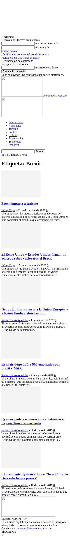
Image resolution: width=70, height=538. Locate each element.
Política (13, 132)
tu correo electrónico (46, 67)
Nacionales (15, 125)
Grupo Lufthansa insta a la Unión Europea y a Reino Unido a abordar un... (34, 311)
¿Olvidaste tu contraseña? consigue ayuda (25, 54)
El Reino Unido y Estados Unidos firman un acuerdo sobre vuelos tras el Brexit (33, 256)
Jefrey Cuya (8, 210)
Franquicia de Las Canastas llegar (20, 57)
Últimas (13, 135)
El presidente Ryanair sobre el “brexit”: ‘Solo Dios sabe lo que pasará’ (34, 476)
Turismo (13, 128)
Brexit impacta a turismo (19, 203)
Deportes (14, 144)
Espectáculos (16, 138)
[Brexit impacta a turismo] (21, 196)
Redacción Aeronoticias (14, 320)
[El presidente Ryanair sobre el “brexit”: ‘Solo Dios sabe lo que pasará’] (21, 467)
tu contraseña (42, 47)
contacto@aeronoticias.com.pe (34, 528)
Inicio (4, 154)
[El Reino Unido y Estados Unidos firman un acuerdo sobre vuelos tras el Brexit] (21, 247)
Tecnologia (15, 141)
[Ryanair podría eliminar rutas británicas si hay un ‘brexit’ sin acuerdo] (21, 412)
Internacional (16, 122)
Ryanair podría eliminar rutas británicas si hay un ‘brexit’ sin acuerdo (32, 421)
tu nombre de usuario (47, 43)
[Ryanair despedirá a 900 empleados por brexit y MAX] (21, 357)
